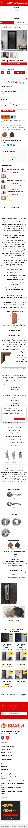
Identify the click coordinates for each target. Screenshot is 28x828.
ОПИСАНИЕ (5, 207)
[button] (11, 3)
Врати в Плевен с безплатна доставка (13, 781)
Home (4, 26)
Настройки (8, 419)
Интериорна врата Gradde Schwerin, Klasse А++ (16, 169)
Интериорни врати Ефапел (11, 27)
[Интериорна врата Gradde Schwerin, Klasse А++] (3, 170)
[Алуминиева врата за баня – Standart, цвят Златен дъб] (3, 181)
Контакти (16, 18)
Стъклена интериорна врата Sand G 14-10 (16, 196)
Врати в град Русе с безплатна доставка (11, 788)
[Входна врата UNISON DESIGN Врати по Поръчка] (3, 176)
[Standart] (6, 694)
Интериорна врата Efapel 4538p (21, 646)
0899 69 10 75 (19, 2)
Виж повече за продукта (14, 63)
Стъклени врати (6, 755)
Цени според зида (17, 207)
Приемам (19, 419)
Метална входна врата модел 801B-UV (16, 191)
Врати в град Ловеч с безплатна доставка (11, 777)
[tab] (5, 207)
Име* (2, 93)
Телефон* (4, 99)
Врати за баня (6, 752)
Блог (17, 16)
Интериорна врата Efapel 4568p (21, 664)
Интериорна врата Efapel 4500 (21, 682)
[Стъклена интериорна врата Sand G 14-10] (3, 198)
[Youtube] (4, 2)
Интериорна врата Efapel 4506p (7, 646)
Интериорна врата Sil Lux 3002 (16, 186)
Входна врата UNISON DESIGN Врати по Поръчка (16, 175)
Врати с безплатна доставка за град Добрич (12, 784)
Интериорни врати (14, 26)
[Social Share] (8, 145)
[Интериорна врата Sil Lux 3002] (3, 187)
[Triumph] (15, 694)
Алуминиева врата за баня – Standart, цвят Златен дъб (16, 180)
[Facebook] (1, 2)
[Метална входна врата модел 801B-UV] (3, 192)
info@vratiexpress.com (20, 3)
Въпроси (16, 13)
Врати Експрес (5, 826)
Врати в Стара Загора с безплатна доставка (12, 792)
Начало (16, 7)
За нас (17, 10)
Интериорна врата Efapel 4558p (7, 683)
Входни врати (5, 749)
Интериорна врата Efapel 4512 (7, 663)
